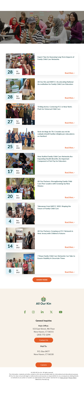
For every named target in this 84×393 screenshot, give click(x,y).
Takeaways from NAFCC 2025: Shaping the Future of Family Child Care (54, 207)
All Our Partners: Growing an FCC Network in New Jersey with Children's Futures (55, 232)
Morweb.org (45, 379)
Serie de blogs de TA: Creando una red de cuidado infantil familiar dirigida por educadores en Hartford (56, 133)
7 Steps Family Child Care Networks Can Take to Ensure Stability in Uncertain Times (56, 257)
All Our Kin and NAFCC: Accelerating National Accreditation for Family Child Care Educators (55, 83)
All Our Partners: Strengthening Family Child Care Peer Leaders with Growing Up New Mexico (55, 183)
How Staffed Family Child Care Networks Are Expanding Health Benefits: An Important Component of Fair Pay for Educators (55, 158)
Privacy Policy (73, 378)
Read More (69, 73)
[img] (20, 64)
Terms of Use (64, 378)
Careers (44, 365)
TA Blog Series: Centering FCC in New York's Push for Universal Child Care (55, 108)
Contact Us (43, 340)
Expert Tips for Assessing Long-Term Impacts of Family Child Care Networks (56, 58)
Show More (42, 279)
